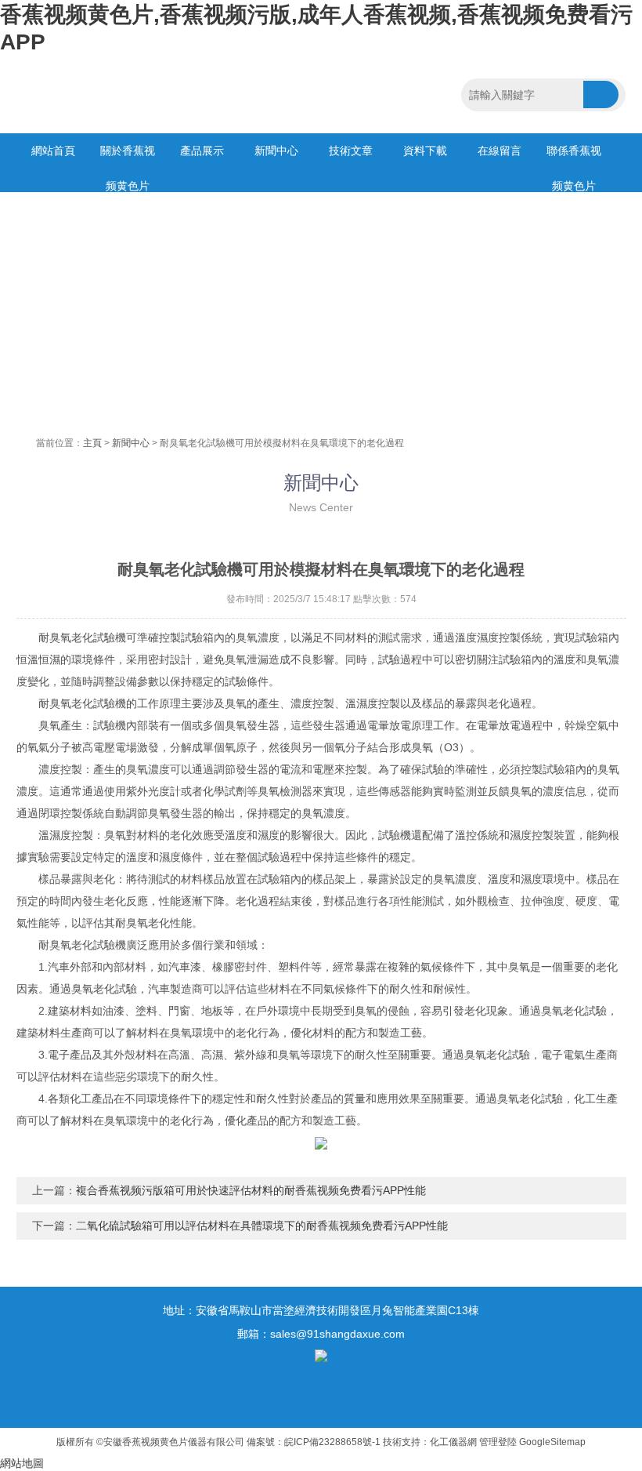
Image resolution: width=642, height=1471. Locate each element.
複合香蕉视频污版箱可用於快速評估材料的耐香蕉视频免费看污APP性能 (251, 1190)
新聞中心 (276, 150)
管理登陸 (498, 1441)
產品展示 (202, 150)
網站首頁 (53, 150)
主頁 (92, 443)
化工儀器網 (453, 1441)
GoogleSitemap (552, 1441)
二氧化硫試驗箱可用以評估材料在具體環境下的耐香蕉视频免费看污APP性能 (262, 1225)
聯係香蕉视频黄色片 (573, 156)
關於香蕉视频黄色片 (127, 156)
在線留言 (499, 150)
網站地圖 (22, 1463)
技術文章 (351, 150)
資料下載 (425, 150)
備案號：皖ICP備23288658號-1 (314, 1441)
